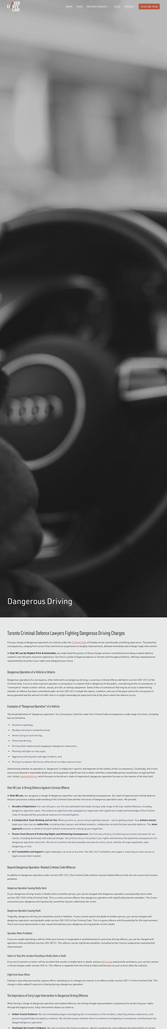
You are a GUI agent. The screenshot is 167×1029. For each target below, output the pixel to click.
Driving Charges (97, 6)
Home (69, 6)
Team (79, 6)
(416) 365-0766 (149, 6)
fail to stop (107, 961)
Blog (117, 6)
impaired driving (28, 776)
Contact (129, 6)
